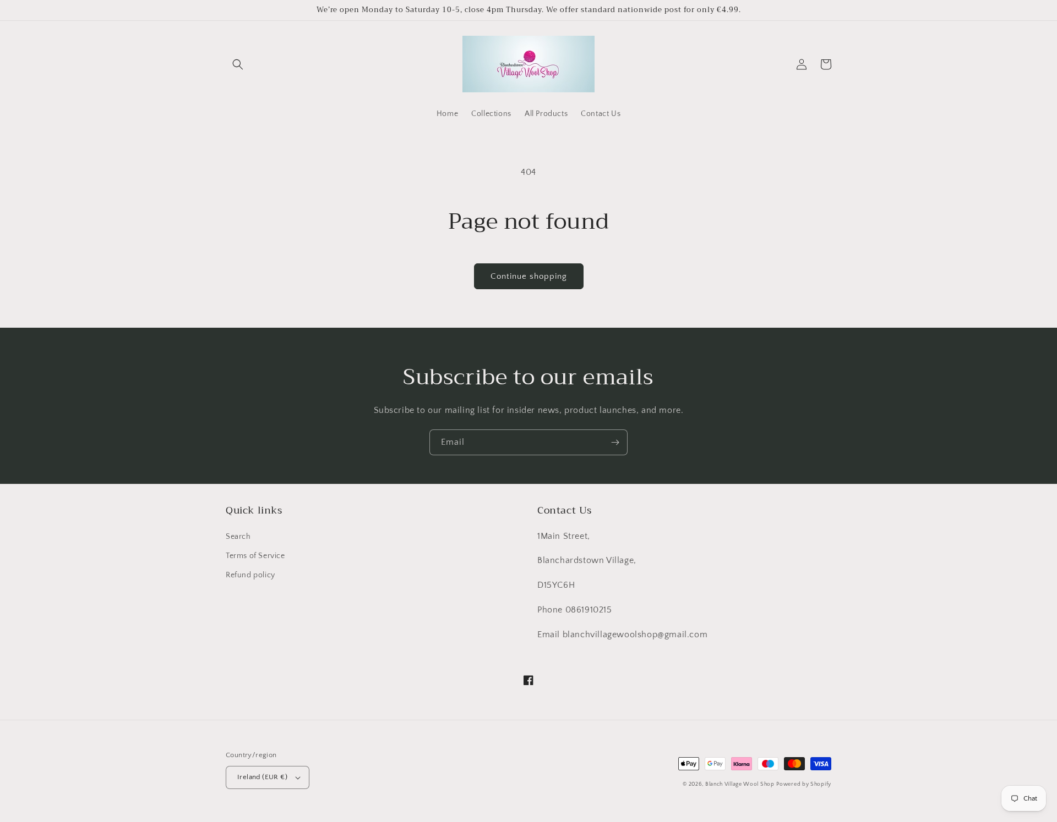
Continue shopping (529, 276)
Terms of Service (255, 555)
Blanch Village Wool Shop (740, 784)
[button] (238, 64)
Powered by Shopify (803, 784)
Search (238, 536)
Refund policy (250, 575)
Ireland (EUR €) (262, 777)
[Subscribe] (615, 442)
